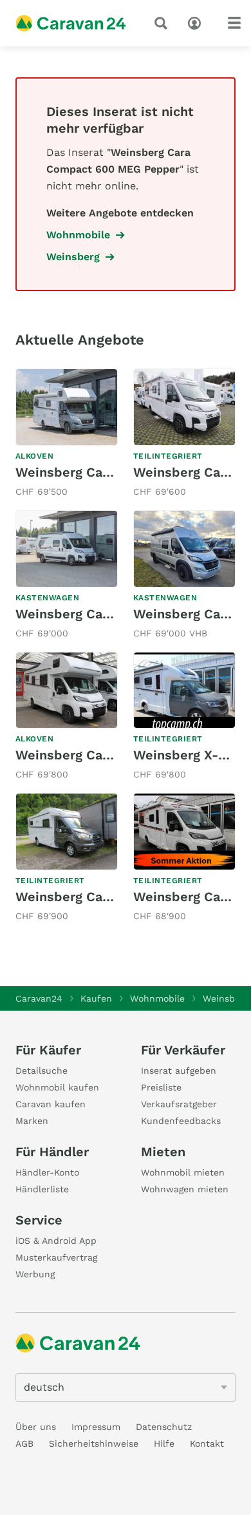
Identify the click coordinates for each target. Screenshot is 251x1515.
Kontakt (207, 1443)
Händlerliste (42, 1189)
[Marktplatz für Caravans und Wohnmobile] (70, 23)
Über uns (35, 1427)
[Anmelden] (197, 22)
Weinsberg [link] (73, 257)
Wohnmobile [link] (78, 235)
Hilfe (164, 1443)
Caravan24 (38, 998)
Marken (31, 1121)
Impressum (95, 1427)
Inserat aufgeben (178, 1070)
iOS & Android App (56, 1240)
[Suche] (163, 23)
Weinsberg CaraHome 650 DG (108, 472)
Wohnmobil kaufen (57, 1087)
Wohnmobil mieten (183, 1172)
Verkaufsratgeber (179, 1104)
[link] (66, 434)
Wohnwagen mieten (184, 1189)
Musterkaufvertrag (56, 1257)
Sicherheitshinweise (93, 1443)
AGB (24, 1443)
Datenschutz (164, 1427)
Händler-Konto (47, 1172)
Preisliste (161, 1087)
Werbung (35, 1274)
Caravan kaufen (50, 1104)
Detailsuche (41, 1070)
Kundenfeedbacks (181, 1121)
